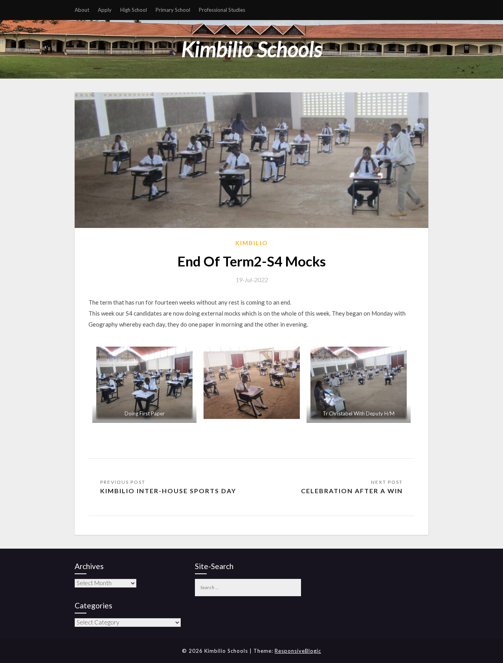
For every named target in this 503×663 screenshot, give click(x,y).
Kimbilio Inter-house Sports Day (168, 490)
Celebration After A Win (352, 490)
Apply (105, 10)
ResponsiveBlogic (298, 651)
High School (133, 10)
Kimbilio (251, 242)
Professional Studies (222, 10)
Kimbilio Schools (251, 49)
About (82, 10)
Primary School (173, 10)
